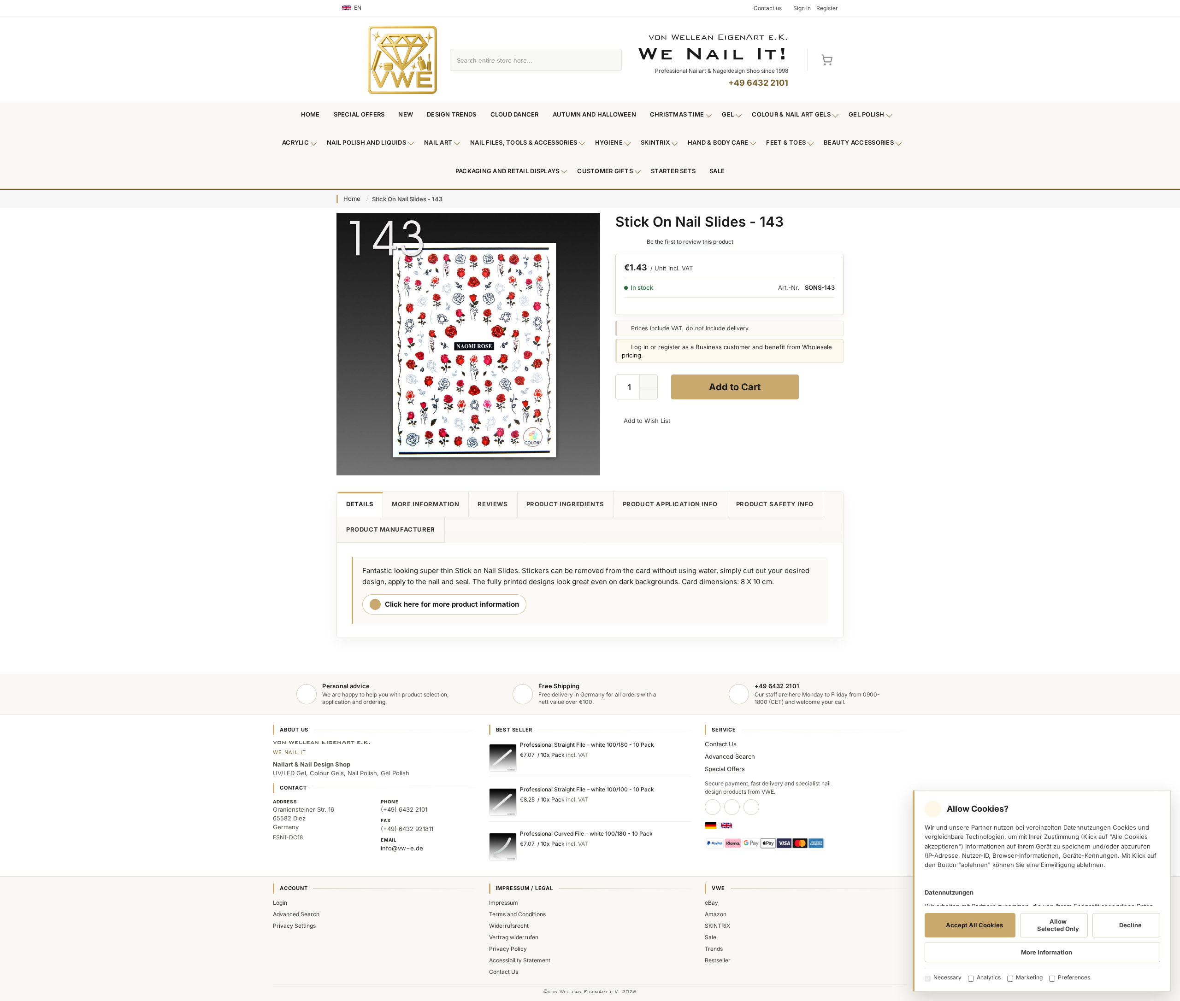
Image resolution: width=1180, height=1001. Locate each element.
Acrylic (295, 142)
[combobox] (525, 60)
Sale (717, 171)
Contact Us (721, 744)
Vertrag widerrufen (513, 937)
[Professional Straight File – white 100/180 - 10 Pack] (503, 758)
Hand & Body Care (718, 142)
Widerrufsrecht (509, 925)
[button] (648, 393)
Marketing (1029, 977)
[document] (1042, 891)
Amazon (715, 914)
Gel (728, 114)
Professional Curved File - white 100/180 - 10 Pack (586, 833)
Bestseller (718, 960)
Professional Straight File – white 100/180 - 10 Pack (587, 744)
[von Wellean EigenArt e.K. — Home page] (402, 59)
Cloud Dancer (514, 114)
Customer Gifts (605, 171)
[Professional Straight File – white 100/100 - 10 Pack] (503, 802)
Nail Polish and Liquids (366, 142)
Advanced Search (730, 756)
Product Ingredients (565, 504)
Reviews (492, 504)
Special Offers (359, 114)
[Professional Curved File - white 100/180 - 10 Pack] (503, 847)
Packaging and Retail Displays (507, 171)
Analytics (989, 977)
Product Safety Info (775, 504)
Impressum (503, 902)
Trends (714, 948)
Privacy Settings (294, 925)
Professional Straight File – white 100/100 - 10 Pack (587, 789)
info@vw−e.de (402, 848)
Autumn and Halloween (594, 114)
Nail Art (438, 142)
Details (359, 504)
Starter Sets (673, 171)
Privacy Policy (508, 948)
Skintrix (655, 142)
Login (280, 902)
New (405, 114)
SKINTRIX (717, 925)
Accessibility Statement (519, 960)
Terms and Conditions (517, 914)
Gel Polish (867, 114)
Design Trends (451, 114)
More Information (425, 504)
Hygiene (609, 142)
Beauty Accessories (859, 142)
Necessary (947, 977)
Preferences (1074, 977)
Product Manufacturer (390, 529)
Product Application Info (670, 504)
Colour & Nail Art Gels (791, 114)
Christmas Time (677, 114)
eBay (711, 902)
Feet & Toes (786, 142)
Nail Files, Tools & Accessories (523, 142)
